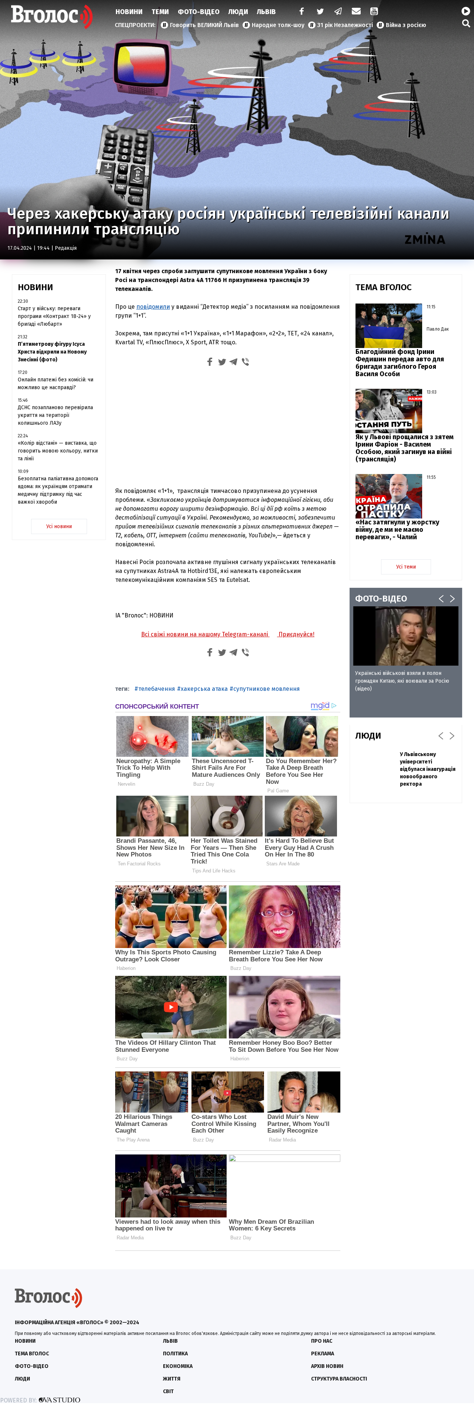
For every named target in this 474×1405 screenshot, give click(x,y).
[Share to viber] (245, 363)
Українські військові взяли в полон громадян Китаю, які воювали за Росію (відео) (402, 681)
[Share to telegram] (234, 363)
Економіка (178, 1366)
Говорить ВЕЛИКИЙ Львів (204, 25)
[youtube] (374, 12)
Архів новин (327, 1366)
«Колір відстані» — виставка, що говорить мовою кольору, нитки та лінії (58, 451)
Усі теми (406, 567)
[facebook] (300, 12)
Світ (168, 1391)
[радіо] (465, 11)
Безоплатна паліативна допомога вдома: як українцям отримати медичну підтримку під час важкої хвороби (58, 490)
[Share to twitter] (222, 363)
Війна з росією (406, 25)
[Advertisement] (227, 426)
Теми (160, 12)
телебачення (156, 688)
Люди (238, 12)
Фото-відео (32, 1366)
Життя (171, 1379)
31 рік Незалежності (345, 25)
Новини (129, 12)
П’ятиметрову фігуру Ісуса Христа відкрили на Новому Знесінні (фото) (52, 352)
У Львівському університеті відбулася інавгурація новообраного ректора (427, 769)
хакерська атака (204, 688)
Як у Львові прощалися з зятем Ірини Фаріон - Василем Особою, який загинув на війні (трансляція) (405, 448)
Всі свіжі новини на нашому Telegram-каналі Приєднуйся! (227, 634)
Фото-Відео (199, 12)
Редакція (66, 248)
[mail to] (356, 12)
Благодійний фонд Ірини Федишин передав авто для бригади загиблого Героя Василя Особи (400, 363)
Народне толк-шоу (278, 25)
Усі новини (59, 526)
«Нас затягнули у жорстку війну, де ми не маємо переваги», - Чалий (397, 529)
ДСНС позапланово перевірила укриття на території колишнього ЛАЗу (55, 415)
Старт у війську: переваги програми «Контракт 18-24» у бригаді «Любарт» (54, 316)
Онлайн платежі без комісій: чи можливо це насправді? (55, 384)
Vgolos (52, 16)
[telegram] (338, 12)
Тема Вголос (32, 1354)
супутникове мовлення (266, 688)
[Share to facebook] (210, 363)
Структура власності (339, 1379)
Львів (266, 12)
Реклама (322, 1354)
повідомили (153, 306)
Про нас (321, 1341)
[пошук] (466, 23)
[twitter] (320, 12)
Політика (175, 1354)
